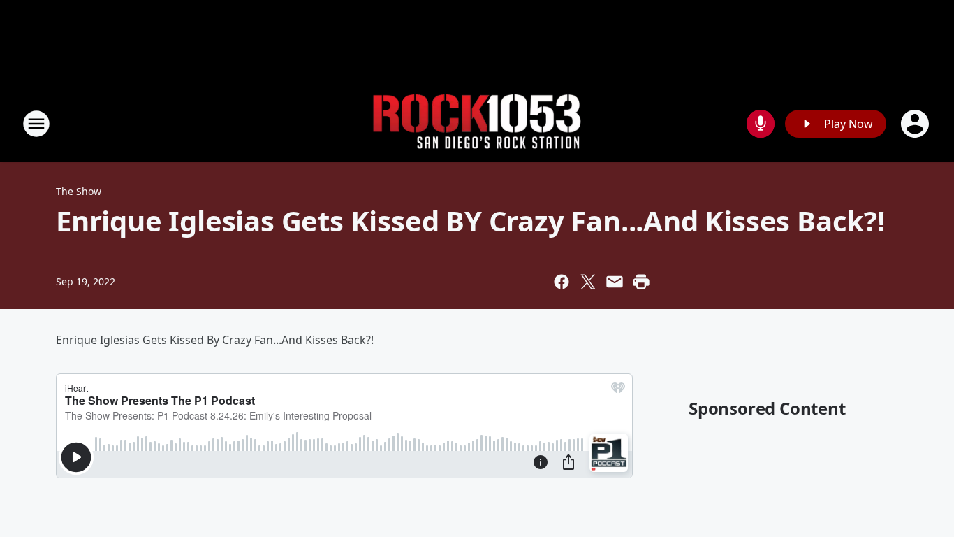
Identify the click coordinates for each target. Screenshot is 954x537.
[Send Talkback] (761, 124)
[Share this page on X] (588, 282)
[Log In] (916, 124)
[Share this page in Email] (614, 282)
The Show (78, 191)
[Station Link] (477, 124)
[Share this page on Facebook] (561, 282)
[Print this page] (641, 282)
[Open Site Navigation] (36, 124)
